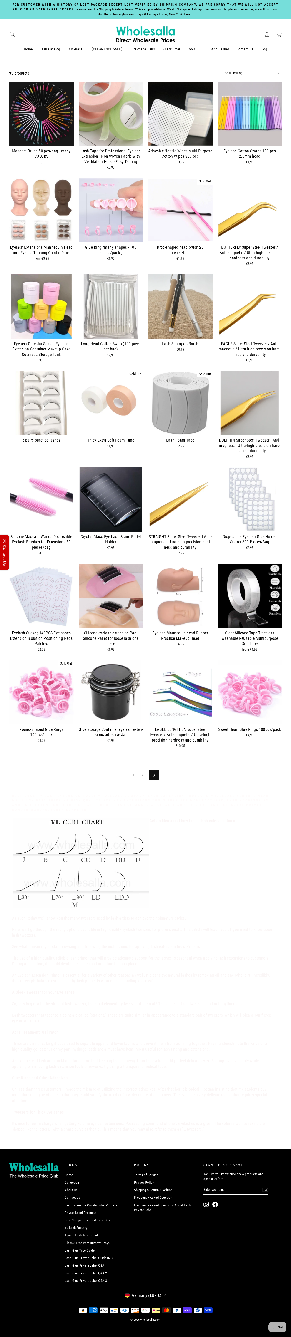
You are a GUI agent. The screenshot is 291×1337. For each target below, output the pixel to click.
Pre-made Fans (143, 49)
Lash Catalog (50, 49)
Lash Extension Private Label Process (91, 1205)
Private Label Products (80, 1213)
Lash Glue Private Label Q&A (84, 1265)
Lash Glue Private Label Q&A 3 (86, 1281)
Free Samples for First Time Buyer (89, 1220)
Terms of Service (146, 1175)
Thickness (75, 49)
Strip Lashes (220, 49)
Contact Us (244, 49)
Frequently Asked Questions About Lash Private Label (162, 1207)
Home (28, 49)
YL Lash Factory (76, 1228)
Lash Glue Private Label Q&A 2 (86, 1273)
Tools (191, 49)
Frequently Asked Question (153, 1198)
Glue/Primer (171, 49)
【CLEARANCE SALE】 (107, 49)
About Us (71, 1190)
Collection (72, 1183)
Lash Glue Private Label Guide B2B (89, 1258)
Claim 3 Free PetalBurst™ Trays (87, 1243)
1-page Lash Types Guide (82, 1235)
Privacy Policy (144, 1183)
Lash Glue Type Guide (80, 1250)
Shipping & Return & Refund (153, 1190)
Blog (263, 49)
